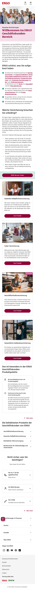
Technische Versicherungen (20, 80)
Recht (20, 84)
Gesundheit (29, 84)
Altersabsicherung (15, 86)
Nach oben (29, 418)
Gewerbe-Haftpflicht (21, 74)
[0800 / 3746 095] (17, 475)
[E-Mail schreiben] (17, 501)
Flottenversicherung (17, 82)
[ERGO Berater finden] (17, 488)
